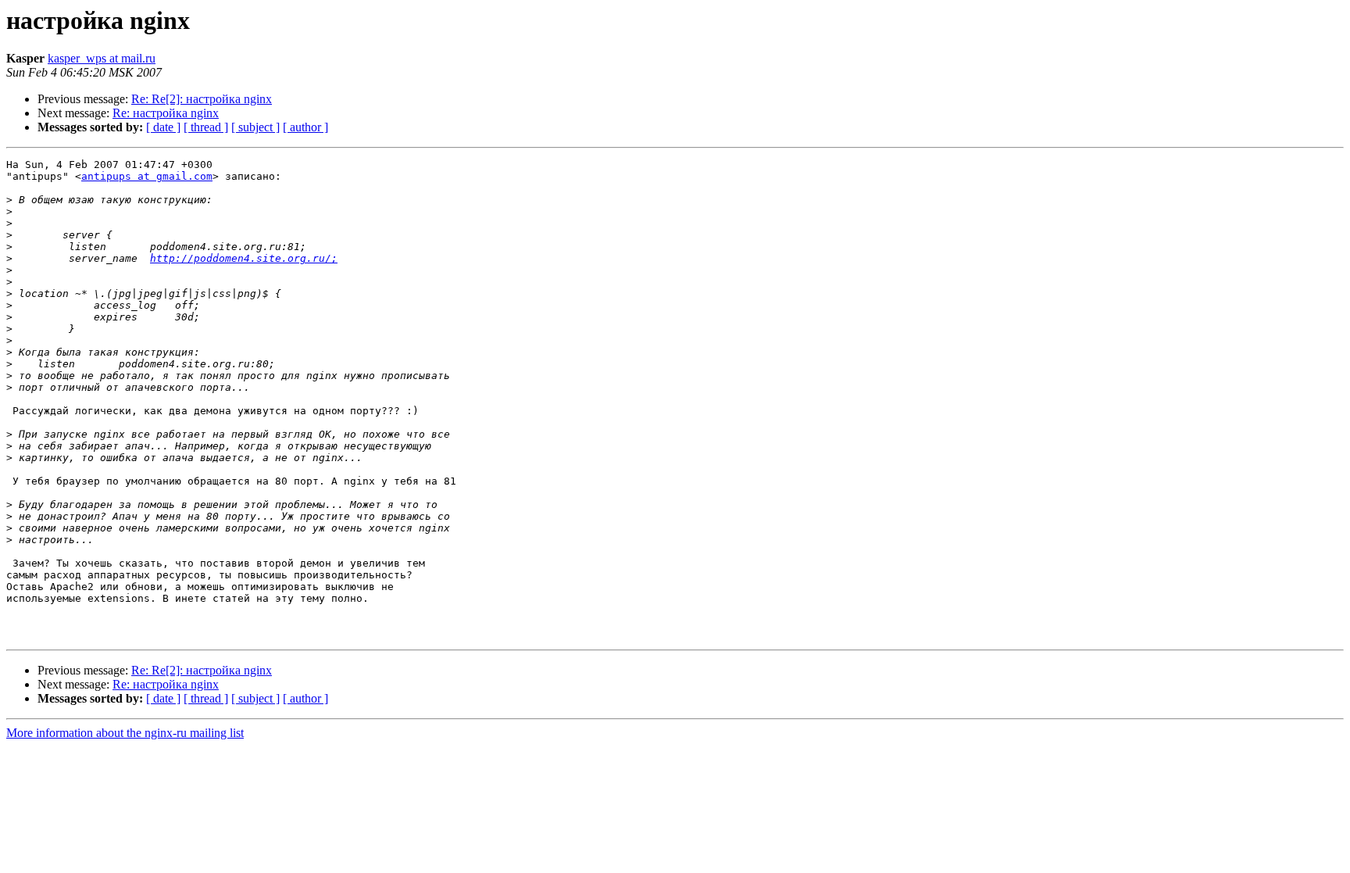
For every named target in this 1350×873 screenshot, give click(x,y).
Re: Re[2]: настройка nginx (201, 99)
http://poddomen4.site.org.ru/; (244, 258)
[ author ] (305, 127)
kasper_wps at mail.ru (101, 58)
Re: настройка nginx (165, 113)
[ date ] (163, 127)
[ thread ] (206, 127)
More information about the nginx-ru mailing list (125, 732)
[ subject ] (255, 127)
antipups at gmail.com (146, 176)
